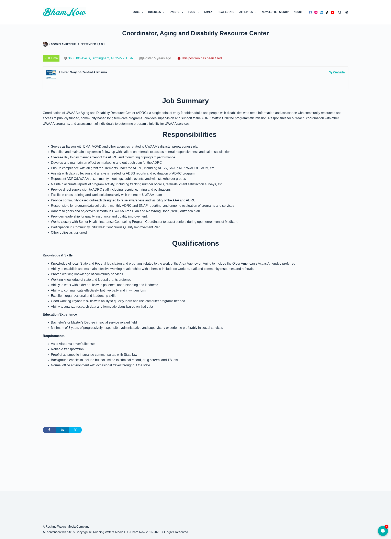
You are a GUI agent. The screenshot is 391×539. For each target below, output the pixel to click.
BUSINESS (154, 12)
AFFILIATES (246, 12)
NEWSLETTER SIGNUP (275, 12)
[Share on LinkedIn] (62, 430)
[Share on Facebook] (49, 430)
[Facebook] (310, 12)
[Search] (339, 12)
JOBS (136, 12)
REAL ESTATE (226, 12)
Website (339, 72)
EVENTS (174, 12)
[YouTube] (332, 12)
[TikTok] (326, 12)
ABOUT (298, 12)
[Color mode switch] (346, 12)
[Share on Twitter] (75, 430)
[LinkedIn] (321, 12)
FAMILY (208, 12)
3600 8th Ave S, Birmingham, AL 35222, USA (100, 58)
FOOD (191, 12)
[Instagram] (315, 12)
